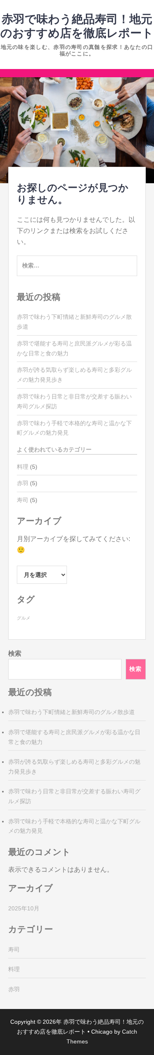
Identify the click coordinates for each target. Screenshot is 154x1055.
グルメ (23, 617)
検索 (14, 653)
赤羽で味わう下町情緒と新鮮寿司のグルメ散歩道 (71, 712)
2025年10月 (23, 908)
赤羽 (22, 483)
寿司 (22, 500)
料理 (22, 466)
